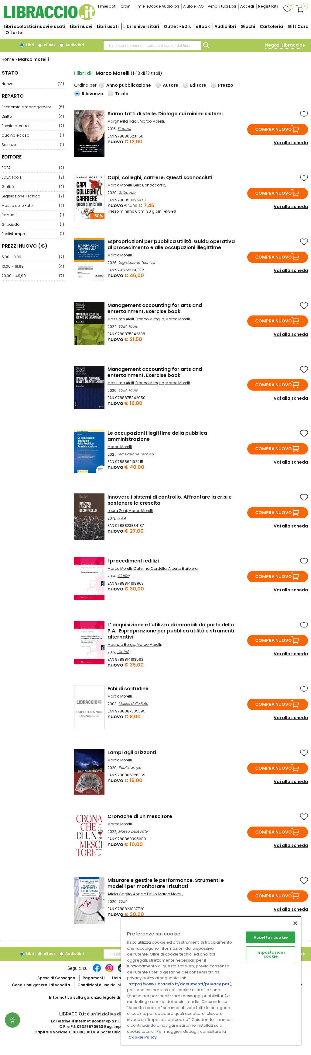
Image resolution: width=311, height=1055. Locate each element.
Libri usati (108, 26)
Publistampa (33, 233)
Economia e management (33, 107)
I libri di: (83, 73)
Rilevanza (92, 94)
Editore (198, 85)
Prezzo (225, 85)
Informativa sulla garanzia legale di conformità (96, 997)
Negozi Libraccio (283, 45)
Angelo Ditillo (145, 894)
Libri (29, 44)
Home (8, 59)
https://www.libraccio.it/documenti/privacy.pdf (179, 984)
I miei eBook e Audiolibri (157, 6)
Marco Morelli (152, 121)
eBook (203, 26)
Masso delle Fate (33, 205)
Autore (170, 85)
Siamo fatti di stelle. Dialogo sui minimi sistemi (165, 113)
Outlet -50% (177, 26)
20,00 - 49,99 (33, 275)
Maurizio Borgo (121, 644)
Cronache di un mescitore (140, 816)
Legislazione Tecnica (33, 196)
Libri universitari (141, 26)
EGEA (33, 167)
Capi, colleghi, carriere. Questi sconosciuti (160, 177)
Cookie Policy (142, 1037)
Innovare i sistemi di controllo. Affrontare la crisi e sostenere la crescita (170, 500)
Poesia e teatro (33, 125)
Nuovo (33, 83)
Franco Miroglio (149, 319)
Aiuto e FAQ (193, 6)
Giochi (248, 26)
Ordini (126, 6)
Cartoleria (271, 26)
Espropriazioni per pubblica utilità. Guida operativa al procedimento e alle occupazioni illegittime (171, 244)
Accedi (247, 6)
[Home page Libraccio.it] (49, 19)
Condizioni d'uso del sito (101, 984)
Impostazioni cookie (270, 954)
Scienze (33, 144)
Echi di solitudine (128, 688)
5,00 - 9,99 (33, 256)
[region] (211, 980)
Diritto (33, 116)
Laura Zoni (117, 510)
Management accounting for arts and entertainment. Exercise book (155, 308)
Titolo (121, 94)
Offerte (13, 33)
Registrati (268, 6)
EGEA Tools (33, 177)
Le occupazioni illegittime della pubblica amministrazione (157, 436)
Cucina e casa (33, 135)
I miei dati (107, 6)
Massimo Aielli (121, 319)
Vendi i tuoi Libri (222, 6)
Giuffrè (33, 186)
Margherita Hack (123, 121)
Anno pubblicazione (128, 85)
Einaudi (33, 215)
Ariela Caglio (120, 894)
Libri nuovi (81, 26)
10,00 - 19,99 (33, 266)
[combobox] (152, 45)
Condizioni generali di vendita (41, 984)
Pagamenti (93, 977)
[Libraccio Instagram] (109, 971)
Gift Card (298, 26)
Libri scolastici (34, 26)
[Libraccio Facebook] (97, 971)
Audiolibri (225, 26)
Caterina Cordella (150, 568)
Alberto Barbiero (182, 568)
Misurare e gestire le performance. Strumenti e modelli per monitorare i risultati (166, 883)
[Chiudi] (295, 923)
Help (116, 977)
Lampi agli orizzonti (132, 752)
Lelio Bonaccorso (149, 185)
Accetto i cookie (271, 937)
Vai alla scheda (291, 143)
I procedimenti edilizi (133, 560)
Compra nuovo (273, 129)
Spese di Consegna (56, 977)
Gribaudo (33, 224)
